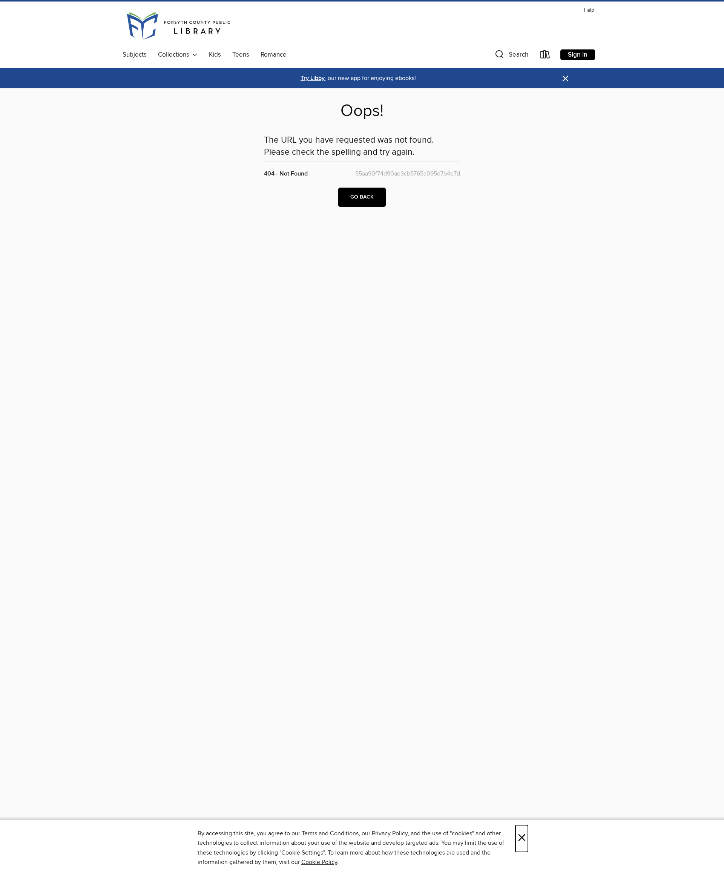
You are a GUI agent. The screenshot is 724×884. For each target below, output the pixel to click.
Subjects (135, 55)
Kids (215, 55)
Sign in (577, 55)
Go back (362, 197)
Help (589, 10)
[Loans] (545, 56)
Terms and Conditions (330, 833)
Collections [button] (175, 55)
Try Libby (313, 78)
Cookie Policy (319, 862)
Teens (240, 55)
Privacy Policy (390, 833)
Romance (274, 55)
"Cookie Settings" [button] (302, 852)
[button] (511, 56)
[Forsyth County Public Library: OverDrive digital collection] (178, 26)
